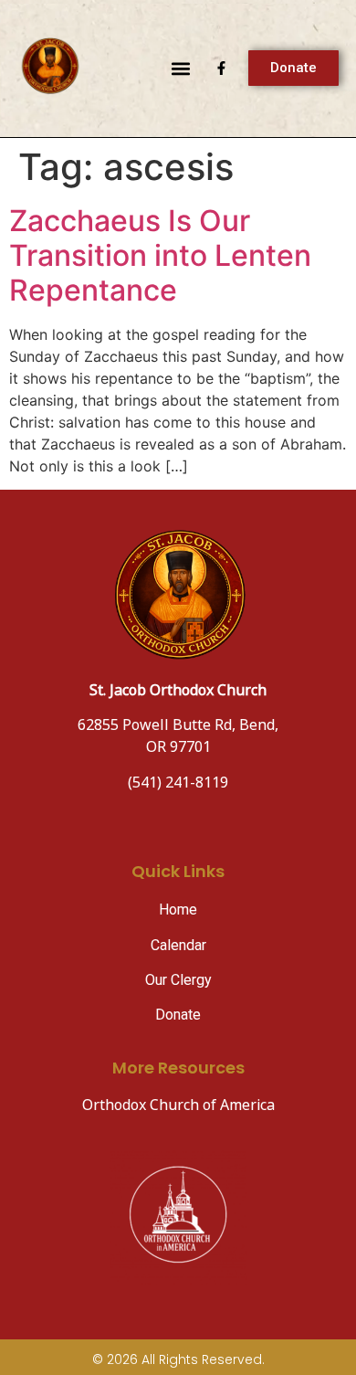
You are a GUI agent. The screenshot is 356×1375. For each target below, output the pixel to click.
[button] (180, 68)
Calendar (178, 945)
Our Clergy (178, 980)
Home (178, 909)
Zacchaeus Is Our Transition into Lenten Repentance (160, 256)
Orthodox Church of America (178, 1106)
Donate (178, 1014)
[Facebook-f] (221, 68)
